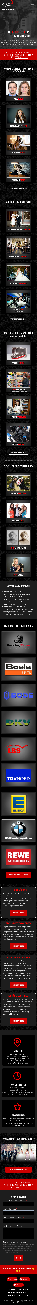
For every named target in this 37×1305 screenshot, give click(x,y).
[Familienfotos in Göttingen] (18, 511)
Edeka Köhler (18, 806)
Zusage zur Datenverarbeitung (15, 1242)
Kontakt (26, 1296)
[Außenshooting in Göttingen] (18, 484)
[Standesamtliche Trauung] (18, 220)
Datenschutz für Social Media (18, 1293)
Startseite (12, 1290)
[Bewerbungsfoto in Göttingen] (18, 117)
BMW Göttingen (18, 832)
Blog (19, 1296)
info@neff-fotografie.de (20, 1063)
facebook (11, 1121)
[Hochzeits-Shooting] (18, 274)
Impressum (11, 1296)
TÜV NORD (18, 777)
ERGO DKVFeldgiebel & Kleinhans (18, 724)
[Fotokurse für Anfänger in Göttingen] (18, 566)
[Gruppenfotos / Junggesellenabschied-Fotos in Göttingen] (18, 539)
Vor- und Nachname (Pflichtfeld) (15, 1200)
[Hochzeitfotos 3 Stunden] (18, 301)
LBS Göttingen (19, 751)
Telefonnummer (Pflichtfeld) (13, 1218)
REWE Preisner (18, 859)
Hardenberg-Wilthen (18, 644)
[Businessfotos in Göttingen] (18, 144)
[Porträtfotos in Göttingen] (18, 171)
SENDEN (18, 1258)
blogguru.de (14, 1302)
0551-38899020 (21, 57)
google (6, 1123)
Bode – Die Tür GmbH (19, 697)
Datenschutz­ (23, 1290)
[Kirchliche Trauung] (18, 247)
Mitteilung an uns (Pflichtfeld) (14, 1226)
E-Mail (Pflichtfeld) (10, 1209)
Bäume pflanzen (22, 1302)
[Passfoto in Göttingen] (18, 90)
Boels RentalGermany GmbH (18, 671)
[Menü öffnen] (32, 5)
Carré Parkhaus (29, 1092)
